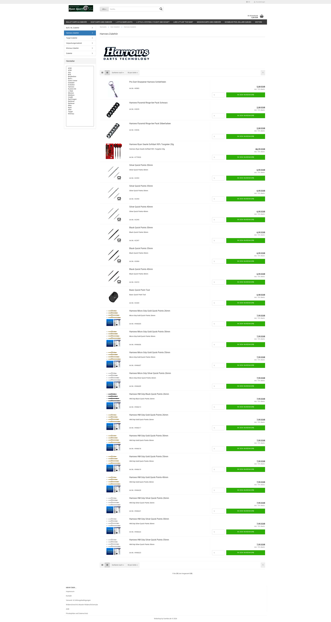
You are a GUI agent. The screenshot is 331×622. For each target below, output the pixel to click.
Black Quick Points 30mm (141, 227)
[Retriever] (80, 101)
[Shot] (80, 110)
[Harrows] (80, 87)
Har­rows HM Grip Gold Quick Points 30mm (148, 435)
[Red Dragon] (80, 99)
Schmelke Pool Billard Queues (238, 22)
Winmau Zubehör (72, 48)
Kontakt (69, 596)
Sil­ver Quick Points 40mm (141, 207)
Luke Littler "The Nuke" (183, 22)
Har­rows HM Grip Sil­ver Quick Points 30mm (149, 519)
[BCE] (80, 74)
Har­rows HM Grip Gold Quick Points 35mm (148, 456)
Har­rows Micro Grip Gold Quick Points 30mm (149, 331)
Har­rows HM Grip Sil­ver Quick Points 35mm (149, 539)
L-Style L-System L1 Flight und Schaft (153, 22)
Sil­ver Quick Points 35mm (141, 186)
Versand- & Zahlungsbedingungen (78, 600)
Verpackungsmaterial (74, 43)
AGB (67, 609)
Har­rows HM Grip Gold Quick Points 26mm (148, 415)
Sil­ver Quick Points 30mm (141, 165)
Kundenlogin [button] (260, 2)
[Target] (80, 112)
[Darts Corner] (80, 81)
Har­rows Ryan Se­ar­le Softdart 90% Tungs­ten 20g (151, 144)
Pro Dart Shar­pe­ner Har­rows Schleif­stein (147, 82)
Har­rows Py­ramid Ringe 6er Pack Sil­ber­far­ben (150, 123)
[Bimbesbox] (80, 76)
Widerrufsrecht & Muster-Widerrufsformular (82, 605)
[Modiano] (80, 95)
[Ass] (80, 72)
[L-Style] (80, 91)
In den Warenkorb (245, 95)
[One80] (80, 97)
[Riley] (80, 105)
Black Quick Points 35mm (141, 248)
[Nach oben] (324, 618)
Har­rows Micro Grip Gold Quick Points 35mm (149, 352)
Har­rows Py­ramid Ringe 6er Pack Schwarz (148, 102)
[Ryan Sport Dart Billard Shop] (81, 8)
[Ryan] (80, 108)
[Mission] (80, 93)
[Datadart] (80, 83)
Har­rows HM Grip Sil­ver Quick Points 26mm (149, 498)
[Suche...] (161, 9)
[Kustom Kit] (80, 89)
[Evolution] (80, 85)
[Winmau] (80, 114)
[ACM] (80, 68)
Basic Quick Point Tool (139, 290)
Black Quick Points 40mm (141, 269)
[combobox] (118, 72)
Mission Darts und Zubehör (209, 22)
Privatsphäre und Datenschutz (77, 613)
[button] (248, 2)
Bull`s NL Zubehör (72, 28)
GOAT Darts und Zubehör (101, 22)
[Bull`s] (80, 79)
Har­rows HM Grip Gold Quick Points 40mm (148, 477)
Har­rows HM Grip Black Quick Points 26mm (149, 394)
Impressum (70, 591)
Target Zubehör (71, 38)
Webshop (157, 619)
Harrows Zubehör (72, 33)
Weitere (258, 22)
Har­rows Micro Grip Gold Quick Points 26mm (149, 311)
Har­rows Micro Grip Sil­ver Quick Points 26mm (150, 373)
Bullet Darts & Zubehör (76, 22)
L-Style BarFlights (124, 22)
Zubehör (69, 53)
